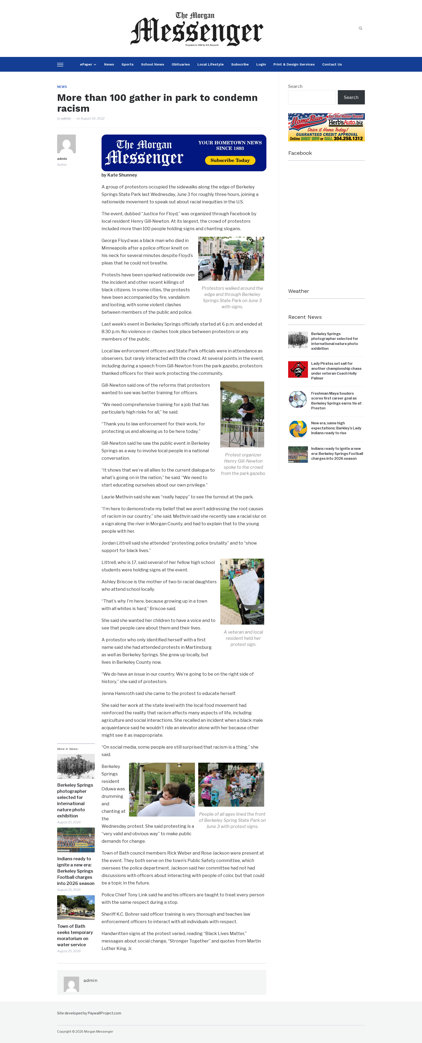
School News (152, 64)
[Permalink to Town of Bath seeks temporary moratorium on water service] (76, 907)
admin (66, 118)
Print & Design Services (294, 64)
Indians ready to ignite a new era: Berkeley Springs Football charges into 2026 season (76, 871)
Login (261, 64)
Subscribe (240, 64)
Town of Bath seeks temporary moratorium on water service (75, 935)
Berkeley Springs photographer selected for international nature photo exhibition (75, 800)
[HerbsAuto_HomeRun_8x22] (326, 117)
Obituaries (181, 64)
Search (295, 86)
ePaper (86, 64)
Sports (128, 64)
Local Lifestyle (210, 64)
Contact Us (332, 64)
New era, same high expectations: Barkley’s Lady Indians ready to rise (336, 428)
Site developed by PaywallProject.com (89, 1013)
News (109, 64)
